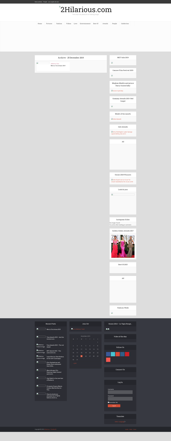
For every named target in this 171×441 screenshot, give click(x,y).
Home (40, 23)
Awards (105, 23)
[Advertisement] (85, 39)
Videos (68, 23)
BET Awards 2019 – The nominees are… (54, 352)
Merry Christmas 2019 (58, 65)
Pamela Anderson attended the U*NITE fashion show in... (53, 396)
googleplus (118, 354)
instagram (122, 354)
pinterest (127, 354)
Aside (126, 429)
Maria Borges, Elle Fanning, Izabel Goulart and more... (54, 372)
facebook (108, 354)
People (45, 2)
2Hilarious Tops (55, 63)
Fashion (59, 23)
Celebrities (125, 23)
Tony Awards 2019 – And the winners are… (55, 338)
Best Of (95, 23)
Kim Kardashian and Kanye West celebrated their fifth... (54, 364)
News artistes (38, 2)
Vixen (134, 429)
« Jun (74, 363)
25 (81, 356)
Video (130, 429)
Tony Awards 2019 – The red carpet (55, 346)
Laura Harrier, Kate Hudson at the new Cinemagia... (55, 357)
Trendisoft (53, 429)
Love (75, 23)
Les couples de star (53, 2)
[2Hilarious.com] (85, 9)
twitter (113, 354)
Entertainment (85, 23)
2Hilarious (47, 429)
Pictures (49, 23)
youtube (108, 360)
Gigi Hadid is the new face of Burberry (55, 379)
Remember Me (113, 402)
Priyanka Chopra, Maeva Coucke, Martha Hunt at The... (54, 388)
